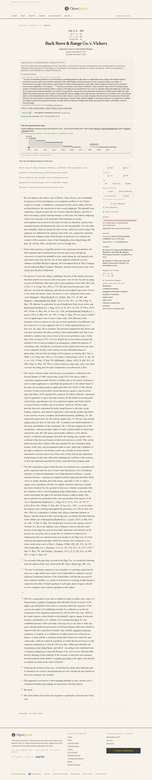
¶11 (22, 680)
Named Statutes (73, 756)
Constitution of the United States (73, 239)
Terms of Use (88, 774)
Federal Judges (73, 746)
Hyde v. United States (36, 108)
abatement (107, 286)
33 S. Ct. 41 (76, 34)
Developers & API (113, 737)
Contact (47, 774)
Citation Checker (74, 765)
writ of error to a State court (113, 309)
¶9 (23, 598)
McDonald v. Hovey (63, 360)
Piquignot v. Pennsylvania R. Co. (44, 297)
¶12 (22, 689)
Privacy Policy (101, 774)
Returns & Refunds (60, 774)
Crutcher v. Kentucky (54, 551)
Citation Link (116, 183)
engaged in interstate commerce (115, 292)
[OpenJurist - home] (76, 8)
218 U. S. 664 (37, 314)
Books (67, 16)
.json (30, 713)
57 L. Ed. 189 (76, 37)
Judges (42, 16)
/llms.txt (109, 740)
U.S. (40, 25)
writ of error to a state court (67, 363)
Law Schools (72, 752)
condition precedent (62, 658)
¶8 (23, 593)
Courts (32, 16)
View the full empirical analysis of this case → (36, 161)
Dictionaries (55, 16)
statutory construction (36, 651)
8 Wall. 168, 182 (71, 544)
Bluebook (128, 183)
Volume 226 (33, 25)
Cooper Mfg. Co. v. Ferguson (41, 547)
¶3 (23, 276)
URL (106, 183)
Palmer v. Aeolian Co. (55, 105)
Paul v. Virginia (51, 108)
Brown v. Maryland (65, 108)
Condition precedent (110, 289)
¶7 (23, 569)
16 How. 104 (64, 297)
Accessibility (34, 774)
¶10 (22, 667)
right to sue (29, 605)
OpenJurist (22, 25)
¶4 (23, 373)
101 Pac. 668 (38, 243)
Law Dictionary (73, 743)
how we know (65, 113)
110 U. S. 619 (79, 360)
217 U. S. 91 (60, 307)
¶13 (22, 695)
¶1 (23, 197)
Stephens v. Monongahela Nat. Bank (40, 300)
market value (29, 422)
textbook (106, 306)
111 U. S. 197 (63, 300)
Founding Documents (75, 759)
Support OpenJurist (123, 751)
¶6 (23, 560)
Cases (14, 16)
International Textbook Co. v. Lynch (58, 519)
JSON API (110, 744)
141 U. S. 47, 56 (71, 551)
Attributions (75, 774)
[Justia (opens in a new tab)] (40, 757)
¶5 (23, 466)
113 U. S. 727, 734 (63, 547)
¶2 (23, 249)
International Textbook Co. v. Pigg (39, 307)
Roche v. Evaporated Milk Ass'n (106, 129)
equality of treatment (47, 602)
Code (22, 16)
